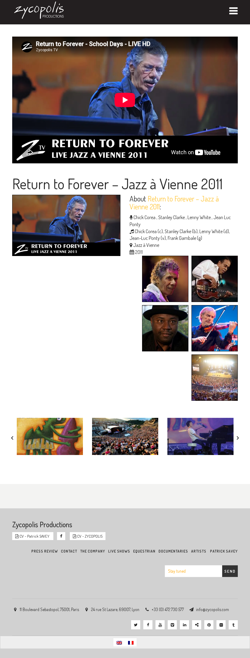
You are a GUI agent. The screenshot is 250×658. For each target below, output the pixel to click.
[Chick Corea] (163, 280)
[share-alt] (196, 624)
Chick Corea (144, 217)
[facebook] (147, 624)
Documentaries (173, 551)
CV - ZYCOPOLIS (89, 536)
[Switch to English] (119, 642)
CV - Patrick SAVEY (34, 536)
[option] (50, 436)
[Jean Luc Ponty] (213, 329)
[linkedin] (184, 624)
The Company (92, 551)
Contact (69, 551)
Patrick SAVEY (224, 551)
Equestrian (144, 551)
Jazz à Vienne (146, 245)
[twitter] (135, 624)
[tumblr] (233, 624)
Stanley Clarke (171, 217)
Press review (44, 551)
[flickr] (221, 624)
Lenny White (199, 217)
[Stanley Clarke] (213, 280)
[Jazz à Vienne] (213, 378)
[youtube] (160, 624)
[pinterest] (208, 624)
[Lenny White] (163, 329)
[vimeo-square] (172, 624)
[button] (12, 438)
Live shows (119, 551)
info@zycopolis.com (212, 609)
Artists (198, 551)
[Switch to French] (131, 642)
